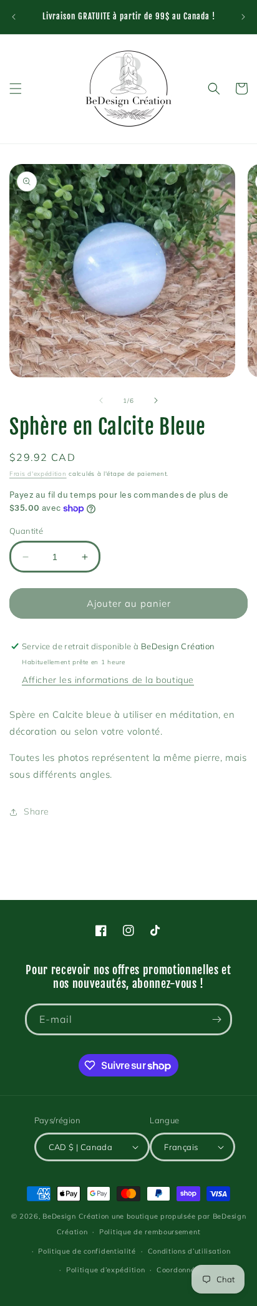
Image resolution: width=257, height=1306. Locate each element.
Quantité (26, 531)
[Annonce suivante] (243, 17)
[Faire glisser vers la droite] (156, 400)
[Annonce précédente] (13, 17)
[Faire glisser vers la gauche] (101, 400)
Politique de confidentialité (87, 1251)
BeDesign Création (75, 1216)
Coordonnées (180, 1269)
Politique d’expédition (105, 1269)
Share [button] (36, 811)
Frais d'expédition (38, 474)
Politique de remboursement (149, 1231)
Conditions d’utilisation (189, 1251)
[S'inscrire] (216, 1019)
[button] (15, 88)
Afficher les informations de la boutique (108, 679)
